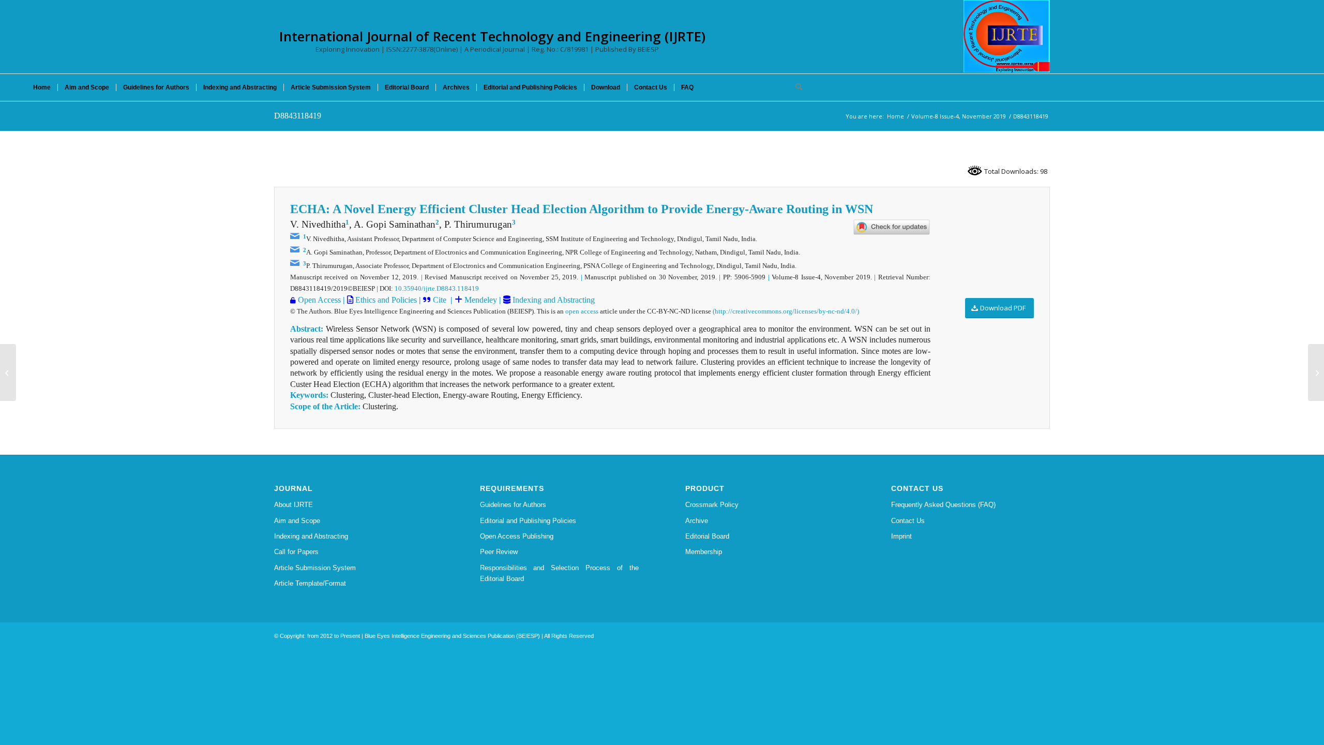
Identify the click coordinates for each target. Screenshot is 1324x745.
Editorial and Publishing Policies (528, 521)
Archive (696, 521)
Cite (439, 299)
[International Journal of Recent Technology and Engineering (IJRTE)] (1007, 36)
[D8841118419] (8, 372)
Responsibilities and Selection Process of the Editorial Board (559, 573)
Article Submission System (315, 568)
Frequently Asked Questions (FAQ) (943, 505)
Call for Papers (296, 552)
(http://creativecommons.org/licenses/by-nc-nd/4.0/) (786, 311)
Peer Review (499, 552)
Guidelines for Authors (513, 505)
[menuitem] (41, 87)
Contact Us (908, 521)
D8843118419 (297, 115)
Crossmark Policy (712, 505)
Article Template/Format (310, 583)
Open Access (319, 299)
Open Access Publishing (516, 536)
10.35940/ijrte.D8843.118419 (437, 288)
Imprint (901, 536)
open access (581, 311)
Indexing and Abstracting (552, 299)
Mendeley (479, 299)
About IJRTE (293, 505)
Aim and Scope (297, 521)
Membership (703, 552)
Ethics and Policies (385, 299)
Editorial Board (707, 536)
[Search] (795, 87)
